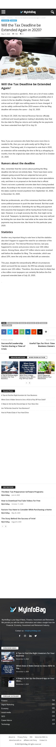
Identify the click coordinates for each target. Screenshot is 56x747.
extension (31, 323)
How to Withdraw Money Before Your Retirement (45, 376)
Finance (13, 20)
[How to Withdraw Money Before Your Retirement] (46, 367)
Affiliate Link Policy (30, 740)
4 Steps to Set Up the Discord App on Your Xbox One (19, 404)
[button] (52, 12)
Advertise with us (15, 740)
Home (3, 18)
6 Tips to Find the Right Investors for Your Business (9, 376)
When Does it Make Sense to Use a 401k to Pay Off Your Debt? (28, 376)
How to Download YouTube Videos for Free (20, 500)
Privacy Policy (22, 737)
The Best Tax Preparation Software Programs (22, 492)
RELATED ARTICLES (18, 357)
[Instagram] (25, 636)
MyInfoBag (5, 495)
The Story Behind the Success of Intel (18, 518)
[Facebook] (20, 636)
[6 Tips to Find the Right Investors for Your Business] (9, 367)
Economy (10, 18)
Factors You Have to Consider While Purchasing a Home (26, 509)
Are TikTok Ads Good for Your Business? (15, 408)
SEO (3, 716)
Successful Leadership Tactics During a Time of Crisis (13, 346)
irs (38, 323)
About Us (12, 737)
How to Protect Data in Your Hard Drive (15, 413)
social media (6, 712)
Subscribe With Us (41, 737)
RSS (31, 737)
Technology (5, 724)
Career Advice (6, 373)
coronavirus (12, 323)
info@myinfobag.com (33, 631)
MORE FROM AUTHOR (37, 357)
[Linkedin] (31, 636)
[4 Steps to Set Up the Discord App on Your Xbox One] (7, 682)
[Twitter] (36, 636)
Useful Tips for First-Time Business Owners (42, 344)
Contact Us (43, 740)
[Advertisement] (28, 4)
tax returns (7, 325)
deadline (22, 323)
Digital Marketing (7, 705)
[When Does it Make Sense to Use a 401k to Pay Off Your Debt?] (28, 367)
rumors (43, 323)
